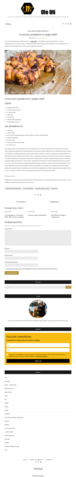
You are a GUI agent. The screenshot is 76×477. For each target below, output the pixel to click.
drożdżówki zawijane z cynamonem (58, 216)
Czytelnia (48, 459)
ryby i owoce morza (10, 428)
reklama (7, 424)
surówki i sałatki (9, 432)
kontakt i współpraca (36, 459)
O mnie (25, 459)
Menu (9, 24)
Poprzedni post (21, 201)
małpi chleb (33, 41)
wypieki (7, 442)
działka (7, 403)
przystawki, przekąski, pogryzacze (38, 31)
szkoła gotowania (9, 435)
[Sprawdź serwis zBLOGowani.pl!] (38, 475)
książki (6, 406)
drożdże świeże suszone (42, 188)
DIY (6, 399)
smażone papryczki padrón (37, 215)
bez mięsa (7, 381)
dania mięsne (8, 392)
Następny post (54, 201)
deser (6, 395)
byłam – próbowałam (10, 385)
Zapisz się (38, 361)
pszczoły (7, 421)
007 (6, 377)
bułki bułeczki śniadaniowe (13, 188)
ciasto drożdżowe (28, 188)
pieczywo (54, 188)
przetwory (7, 414)
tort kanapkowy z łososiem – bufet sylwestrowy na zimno (14, 216)
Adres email (9, 255)
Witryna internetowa (11, 262)
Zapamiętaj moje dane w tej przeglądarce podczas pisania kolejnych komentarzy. (31, 269)
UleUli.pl (38, 468)
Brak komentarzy (42, 38)
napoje (6, 410)
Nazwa (7, 248)
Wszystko (7, 439)
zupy (6, 450)
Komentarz (9, 229)
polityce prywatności (42, 356)
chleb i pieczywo (9, 388)
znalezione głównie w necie (12, 446)
